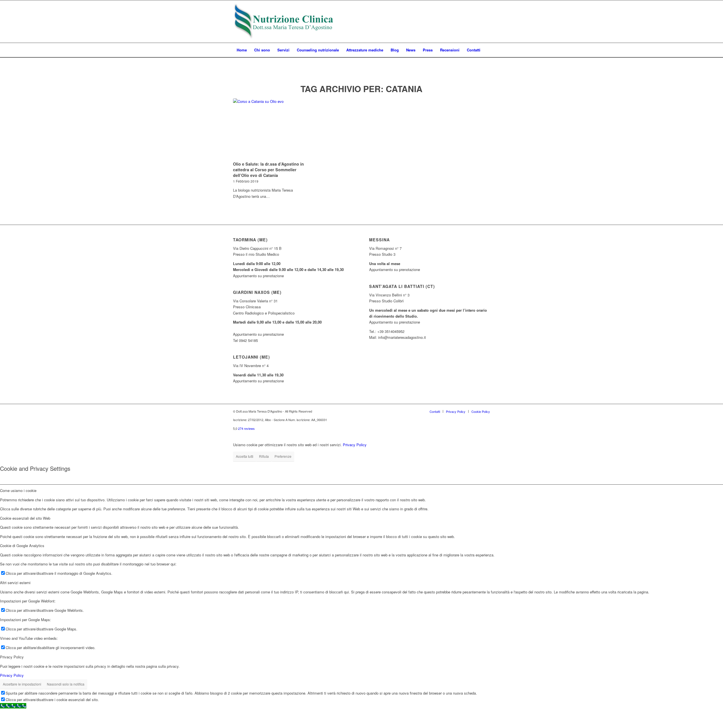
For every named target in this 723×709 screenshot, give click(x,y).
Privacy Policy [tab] (12, 657)
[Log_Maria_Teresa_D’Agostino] (284, 21)
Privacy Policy (355, 444)
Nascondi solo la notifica (65, 684)
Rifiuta (264, 456)
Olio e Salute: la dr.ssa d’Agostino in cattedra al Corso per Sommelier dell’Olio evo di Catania (268, 169)
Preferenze (283, 456)
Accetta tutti (244, 456)
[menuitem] (242, 50)
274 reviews (246, 428)
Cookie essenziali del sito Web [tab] (25, 518)
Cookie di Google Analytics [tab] (22, 545)
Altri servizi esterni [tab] (15, 582)
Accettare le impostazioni (22, 684)
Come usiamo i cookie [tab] (18, 490)
